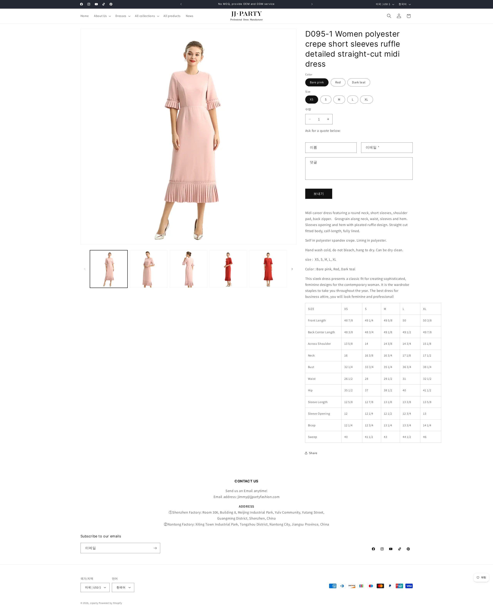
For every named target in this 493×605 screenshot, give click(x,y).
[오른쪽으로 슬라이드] (292, 269)
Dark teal (358, 82)
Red (338, 82)
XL (366, 99)
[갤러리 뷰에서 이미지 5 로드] (268, 269)
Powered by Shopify (110, 603)
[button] (102, 16)
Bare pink (317, 82)
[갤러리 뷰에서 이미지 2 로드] (148, 269)
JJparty (94, 603)
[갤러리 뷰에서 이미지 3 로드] (188, 269)
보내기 (319, 193)
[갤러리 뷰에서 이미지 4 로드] (228, 269)
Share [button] (313, 453)
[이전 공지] (181, 4)
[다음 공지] (312, 4)
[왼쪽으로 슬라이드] (84, 269)
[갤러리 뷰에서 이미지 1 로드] (108, 269)
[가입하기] (155, 548)
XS (312, 99)
